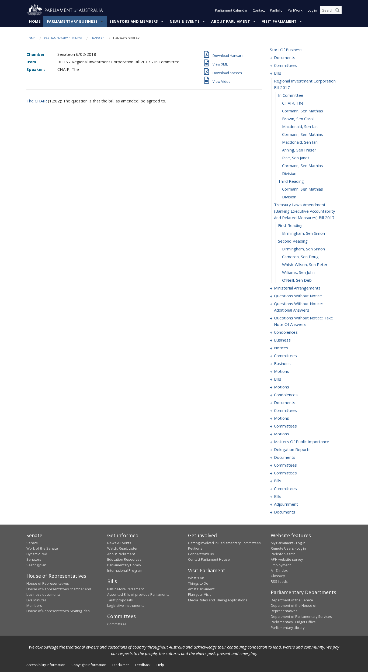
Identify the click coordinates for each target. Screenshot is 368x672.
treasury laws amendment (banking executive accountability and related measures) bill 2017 (304, 211)
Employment (281, 565)
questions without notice (298, 295)
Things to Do (198, 583)
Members (34, 605)
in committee (290, 95)
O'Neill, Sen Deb (297, 280)
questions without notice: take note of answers (303, 321)
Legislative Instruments (125, 605)
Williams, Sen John (298, 272)
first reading (290, 225)
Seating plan (36, 565)
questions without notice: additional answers (298, 307)
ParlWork (295, 10)
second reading (293, 241)
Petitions (195, 548)
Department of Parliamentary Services (301, 616)
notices (281, 347)
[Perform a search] (338, 10)
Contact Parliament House (209, 559)
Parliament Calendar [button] (231, 10)
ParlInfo (276, 10)
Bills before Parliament (125, 589)
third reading (291, 181)
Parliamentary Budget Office (293, 621)
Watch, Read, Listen (122, 548)
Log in (312, 10)
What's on (196, 577)
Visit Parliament (279, 21)
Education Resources (124, 559)
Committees (117, 624)
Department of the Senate (292, 600)
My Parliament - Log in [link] (288, 542)
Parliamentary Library (124, 565)
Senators (33, 559)
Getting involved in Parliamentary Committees (224, 542)
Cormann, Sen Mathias (302, 110)
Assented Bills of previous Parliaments (138, 594)
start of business (286, 49)
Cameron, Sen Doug (300, 256)
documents (284, 57)
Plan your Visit (199, 594)
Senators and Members (133, 21)
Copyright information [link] (88, 664)
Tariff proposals (120, 600)
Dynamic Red (36, 554)
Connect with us (201, 554)
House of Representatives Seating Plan (58, 610)
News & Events (185, 21)
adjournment (286, 504)
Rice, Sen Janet (295, 157)
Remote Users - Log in (288, 548)
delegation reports (292, 449)
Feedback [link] (143, 664)
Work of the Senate (42, 548)
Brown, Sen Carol (298, 118)
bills (277, 73)
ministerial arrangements (297, 288)
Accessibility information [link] (45, 664)
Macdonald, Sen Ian (300, 126)
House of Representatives (47, 583)
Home (35, 21)
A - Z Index (279, 570)
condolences (286, 332)
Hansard (98, 38)
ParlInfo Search (283, 554)
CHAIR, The (293, 103)
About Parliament (230, 21)
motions (281, 371)
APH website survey (287, 559)
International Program (124, 570)
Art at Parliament (201, 589)
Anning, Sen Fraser (299, 150)
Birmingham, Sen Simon (303, 233)
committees (285, 65)
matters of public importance (301, 441)
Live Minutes (36, 600)
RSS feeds (279, 581)
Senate (32, 542)
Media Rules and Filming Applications (217, 600)
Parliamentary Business (72, 21)
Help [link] (160, 664)
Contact (259, 10)
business (282, 340)
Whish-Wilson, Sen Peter (305, 264)
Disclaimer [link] (120, 664)
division (289, 173)
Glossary (278, 575)
